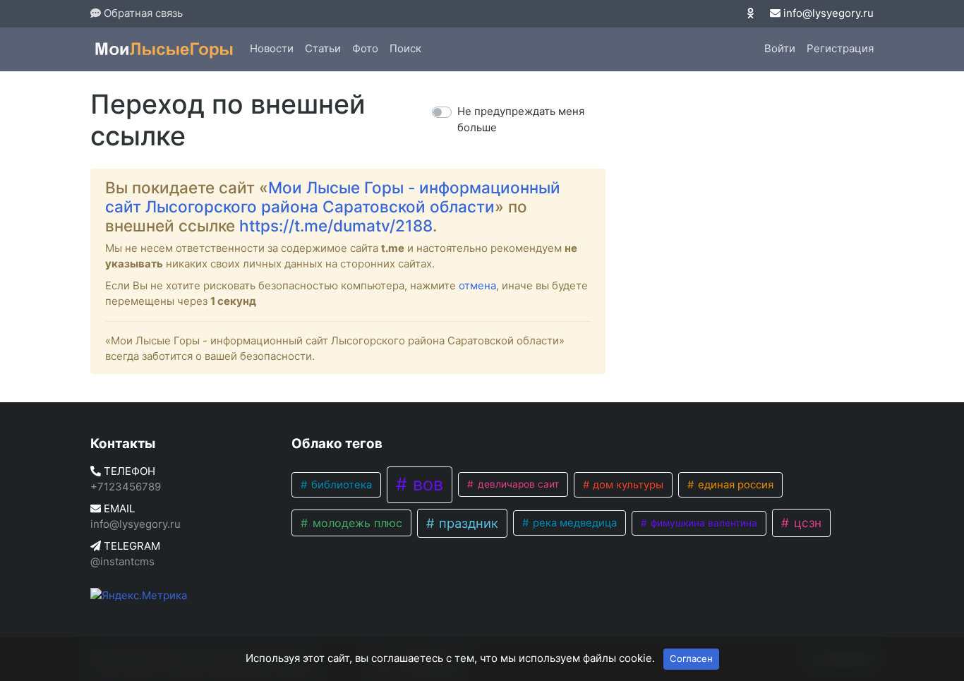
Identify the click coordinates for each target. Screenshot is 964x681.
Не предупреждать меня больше (520, 119)
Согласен (691, 658)
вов (425, 484)
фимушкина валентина (702, 523)
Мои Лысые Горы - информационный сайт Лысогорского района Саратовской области (332, 197)
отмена (477, 285)
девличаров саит (517, 484)
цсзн (805, 522)
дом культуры (626, 484)
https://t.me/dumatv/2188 (336, 225)
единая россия (734, 484)
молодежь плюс (355, 523)
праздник (466, 523)
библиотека (340, 484)
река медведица (573, 523)
